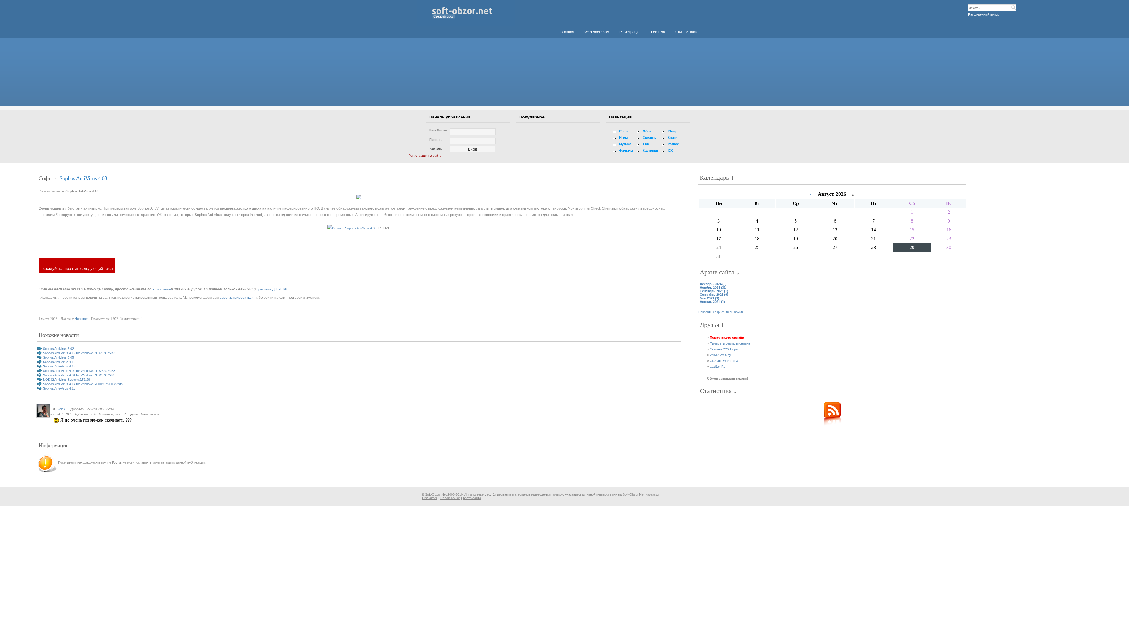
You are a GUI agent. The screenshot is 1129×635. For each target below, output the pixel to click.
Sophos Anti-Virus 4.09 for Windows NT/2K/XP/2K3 (79, 370)
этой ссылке (161, 289)
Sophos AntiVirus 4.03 (83, 178)
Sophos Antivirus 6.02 (58, 348)
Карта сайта (472, 498)
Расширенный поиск (983, 14)
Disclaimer (429, 498)
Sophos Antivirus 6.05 (58, 357)
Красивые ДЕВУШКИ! (272, 289)
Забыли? (435, 149)
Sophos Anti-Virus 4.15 (59, 366)
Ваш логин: (438, 130)
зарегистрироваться (237, 297)
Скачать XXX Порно (724, 349)
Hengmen (81, 318)
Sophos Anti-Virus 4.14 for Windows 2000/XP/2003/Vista (83, 384)
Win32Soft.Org (720, 355)
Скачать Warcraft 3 (724, 360)
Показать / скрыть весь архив (720, 312)
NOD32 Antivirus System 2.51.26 (66, 379)
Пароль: (436, 139)
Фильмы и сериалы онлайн (730, 343)
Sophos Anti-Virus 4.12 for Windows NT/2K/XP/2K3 (79, 353)
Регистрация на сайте (425, 155)
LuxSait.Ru (717, 366)
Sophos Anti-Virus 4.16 (59, 362)
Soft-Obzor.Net (633, 494)
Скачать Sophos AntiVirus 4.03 (354, 228)
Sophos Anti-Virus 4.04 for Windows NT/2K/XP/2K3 (79, 375)
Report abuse (450, 498)
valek (61, 409)
